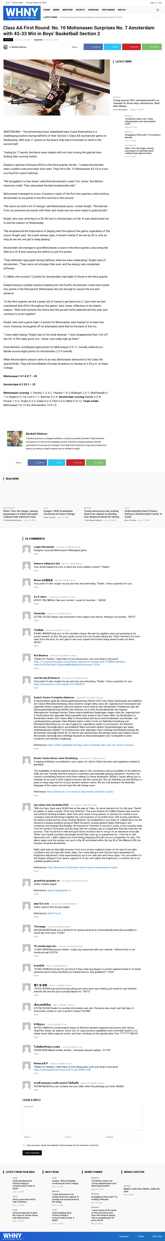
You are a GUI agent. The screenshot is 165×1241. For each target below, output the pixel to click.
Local (46, 508)
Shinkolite (39, 613)
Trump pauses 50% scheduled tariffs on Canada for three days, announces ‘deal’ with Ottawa (136, 103)
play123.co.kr (41, 903)
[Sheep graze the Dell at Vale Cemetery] (6, 1199)
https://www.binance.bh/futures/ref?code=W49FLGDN (62, 1069)
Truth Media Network (12, 520)
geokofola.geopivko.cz (47, 880)
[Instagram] (135, 3)
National (87, 508)
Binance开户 (41, 1063)
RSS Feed (157, 1236)
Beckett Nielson (19, 47)
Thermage (40, 926)
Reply (36, 554)
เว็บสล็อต (39, 630)
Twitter (141, 1236)
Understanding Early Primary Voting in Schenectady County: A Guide (91, 17)
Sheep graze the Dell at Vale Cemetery (24, 1200)
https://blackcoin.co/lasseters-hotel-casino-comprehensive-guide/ (82, 867)
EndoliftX (39, 965)
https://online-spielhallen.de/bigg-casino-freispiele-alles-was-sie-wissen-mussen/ (90, 745)
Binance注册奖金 (43, 580)
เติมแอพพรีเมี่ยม (42, 1004)
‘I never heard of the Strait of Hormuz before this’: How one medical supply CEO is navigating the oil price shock (103, 1215)
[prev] (155, 17)
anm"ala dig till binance (47, 677)
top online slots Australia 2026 (51, 804)
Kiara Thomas (49, 517)
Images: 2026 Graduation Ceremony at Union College (59, 512)
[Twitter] (140, 3)
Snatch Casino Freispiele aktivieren (54, 697)
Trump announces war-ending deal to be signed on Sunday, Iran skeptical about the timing (101, 514)
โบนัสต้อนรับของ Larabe (47, 1046)
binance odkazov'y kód (47, 563)
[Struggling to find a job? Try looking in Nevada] (118, 136)
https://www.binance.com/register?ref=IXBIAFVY (59, 684)
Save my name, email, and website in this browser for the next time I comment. (63, 1145)
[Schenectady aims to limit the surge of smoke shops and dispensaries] (6, 1212)
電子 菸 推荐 (40, 985)
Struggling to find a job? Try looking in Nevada (104, 1198)
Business (117, 97)
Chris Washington (120, 109)
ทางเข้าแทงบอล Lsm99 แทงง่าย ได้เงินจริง (56, 1083)
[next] (160, 17)
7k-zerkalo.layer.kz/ (45, 946)
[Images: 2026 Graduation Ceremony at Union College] (62, 494)
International (130, 145)
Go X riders (40, 596)
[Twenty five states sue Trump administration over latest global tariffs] (118, 120)
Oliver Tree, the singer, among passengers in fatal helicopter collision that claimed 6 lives (139, 150)
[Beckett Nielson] (6, 47)
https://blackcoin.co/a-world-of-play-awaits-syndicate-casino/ (80, 791)
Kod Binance (41, 655)
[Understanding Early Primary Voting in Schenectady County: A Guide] (143, 494)
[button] (158, 10)
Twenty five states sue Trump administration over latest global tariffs (140, 121)
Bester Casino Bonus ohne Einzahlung (56, 758)
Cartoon (127, 1186)
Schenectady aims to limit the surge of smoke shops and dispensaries (25, 1215)
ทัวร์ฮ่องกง (39, 1024)
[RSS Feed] (144, 3)
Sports (8, 39)
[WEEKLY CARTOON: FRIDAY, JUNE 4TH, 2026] (125, 1181)
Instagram (124, 1236)
